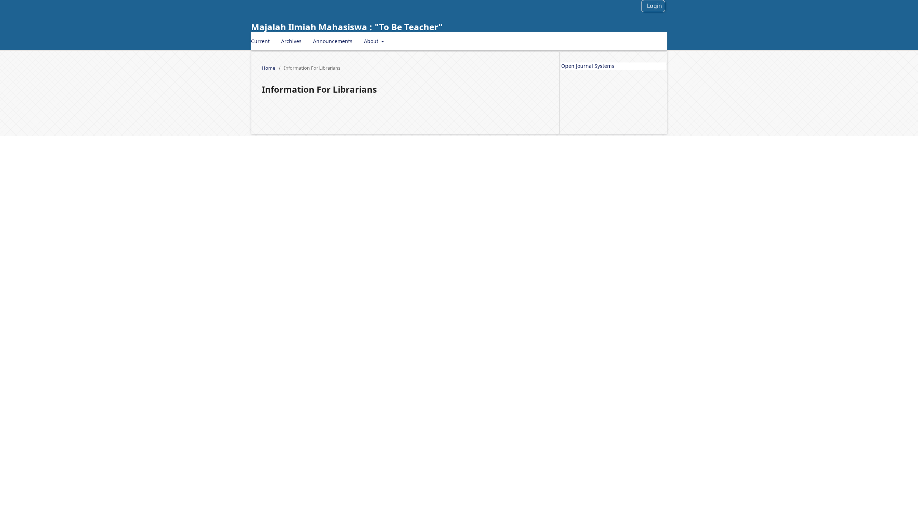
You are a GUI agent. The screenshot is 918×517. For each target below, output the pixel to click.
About (372, 41)
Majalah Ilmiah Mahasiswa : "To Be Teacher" (347, 27)
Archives (291, 41)
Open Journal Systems (587, 65)
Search (653, 41)
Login (654, 6)
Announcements (332, 41)
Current (260, 41)
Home (268, 68)
